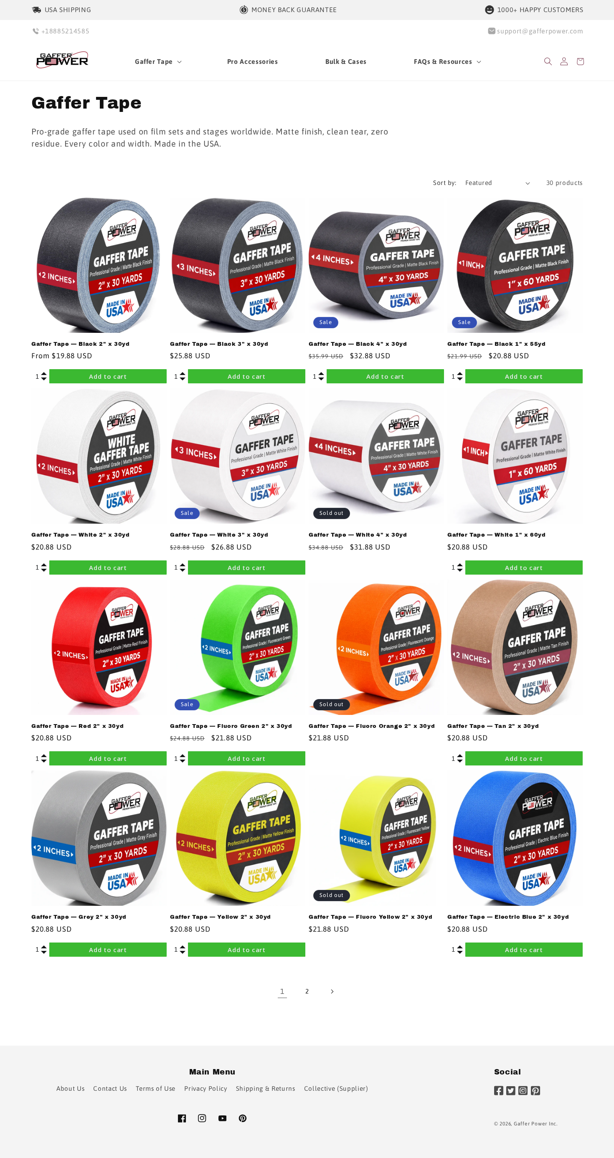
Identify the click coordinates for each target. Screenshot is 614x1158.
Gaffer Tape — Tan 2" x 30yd (493, 726)
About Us (70, 1088)
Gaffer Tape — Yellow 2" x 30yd (220, 917)
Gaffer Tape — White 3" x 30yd (219, 535)
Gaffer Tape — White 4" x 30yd (358, 535)
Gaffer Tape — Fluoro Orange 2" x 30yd (372, 726)
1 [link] (282, 991)
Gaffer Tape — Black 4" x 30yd (358, 344)
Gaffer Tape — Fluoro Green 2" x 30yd (231, 726)
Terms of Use (155, 1088)
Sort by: (444, 182)
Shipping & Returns (265, 1088)
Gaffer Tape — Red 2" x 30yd (77, 726)
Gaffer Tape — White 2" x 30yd (80, 535)
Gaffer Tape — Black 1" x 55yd (496, 344)
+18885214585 (65, 31)
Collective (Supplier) (336, 1088)
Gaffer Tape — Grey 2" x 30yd (79, 917)
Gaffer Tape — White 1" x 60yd (496, 535)
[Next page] (332, 991)
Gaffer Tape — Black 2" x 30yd (80, 344)
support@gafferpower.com (540, 31)
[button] (157, 61)
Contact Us (110, 1088)
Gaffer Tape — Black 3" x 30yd (219, 344)
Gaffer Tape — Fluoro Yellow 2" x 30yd (370, 917)
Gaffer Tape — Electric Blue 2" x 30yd (508, 917)
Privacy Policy (205, 1088)
